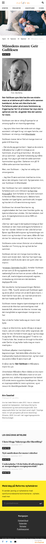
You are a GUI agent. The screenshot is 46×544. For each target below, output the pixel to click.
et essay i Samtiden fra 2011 (15, 267)
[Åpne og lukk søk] (43, 2)
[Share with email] (15, 541)
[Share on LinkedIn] (11, 541)
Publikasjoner (23, 529)
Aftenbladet (30, 134)
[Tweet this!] (7, 541)
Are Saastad (8, 395)
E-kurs (41, 8)
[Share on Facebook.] (3, 541)
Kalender (23, 523)
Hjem (4, 39)
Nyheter (5, 8)
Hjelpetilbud (29, 8)
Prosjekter (17, 8)
